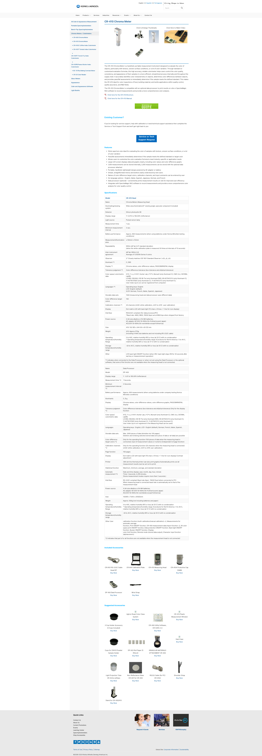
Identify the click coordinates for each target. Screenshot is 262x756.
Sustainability (184, 749)
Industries (106, 15)
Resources (116, 15)
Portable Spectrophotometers (81, 25)
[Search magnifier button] (182, 8)
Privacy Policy (88, 749)
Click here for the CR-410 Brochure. (121, 95)
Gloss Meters (75, 78)
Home (77, 15)
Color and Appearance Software (82, 86)
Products (86, 15)
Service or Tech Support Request (146, 138)
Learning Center (78, 730)
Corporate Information (171, 749)
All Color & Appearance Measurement (84, 21)
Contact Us (148, 15)
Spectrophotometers (80, 733)
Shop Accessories (79, 735)
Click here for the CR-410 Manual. (120, 98)
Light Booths (75, 90)
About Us (137, 15)
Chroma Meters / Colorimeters (81, 33)
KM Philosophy (181, 729)
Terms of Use (77, 749)
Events (126, 15)
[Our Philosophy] (181, 720)
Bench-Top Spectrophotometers (82, 29)
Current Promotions (79, 725)
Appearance (75, 82)
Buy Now (113, 573)
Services (96, 15)
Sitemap (97, 749)
